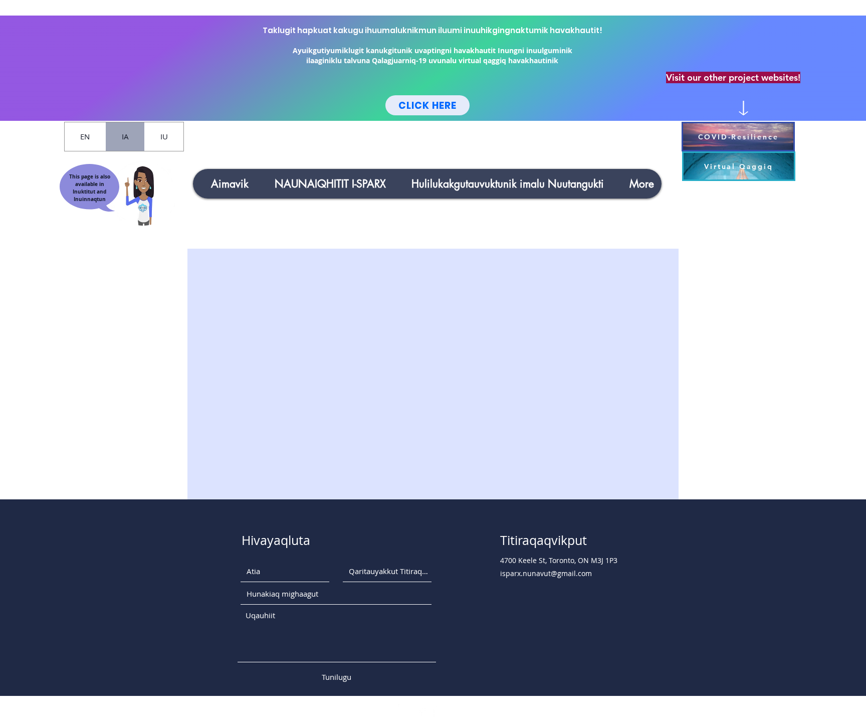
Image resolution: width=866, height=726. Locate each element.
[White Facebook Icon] (421, 710)
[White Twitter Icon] (439, 710)
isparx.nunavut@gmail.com (546, 573)
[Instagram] (404, 710)
